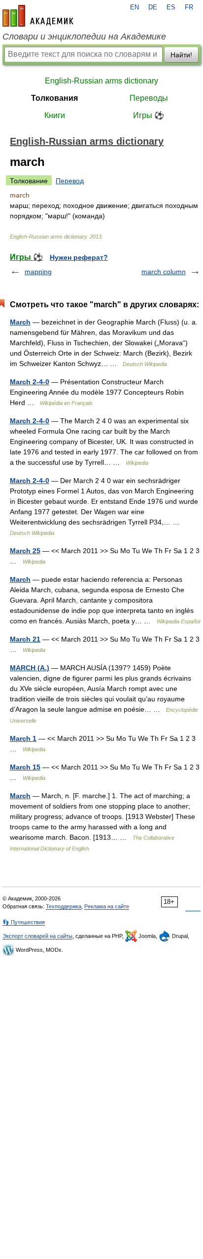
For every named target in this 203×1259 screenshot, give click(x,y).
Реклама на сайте (106, 906)
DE (152, 7)
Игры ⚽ (148, 115)
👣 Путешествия (23, 922)
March (20, 322)
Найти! (181, 55)
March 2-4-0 (29, 382)
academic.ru (37, 16)
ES (171, 7)
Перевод (70, 181)
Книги (54, 115)
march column (163, 272)
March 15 (25, 767)
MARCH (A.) (29, 668)
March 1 (23, 738)
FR (189, 7)
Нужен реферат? (79, 257)
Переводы (149, 98)
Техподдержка (63, 906)
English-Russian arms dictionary (101, 81)
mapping (38, 272)
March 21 (25, 639)
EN (134, 7)
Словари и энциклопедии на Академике (84, 36)
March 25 (25, 551)
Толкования (54, 98)
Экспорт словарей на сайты (37, 936)
